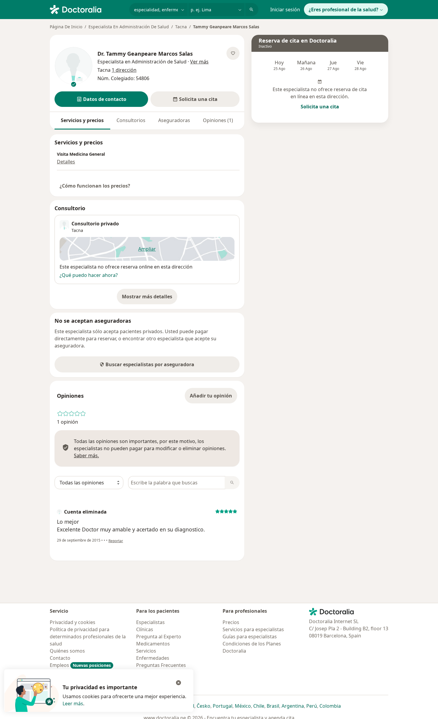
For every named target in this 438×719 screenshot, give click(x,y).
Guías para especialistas (250, 636)
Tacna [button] (77, 230)
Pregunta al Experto (158, 636)
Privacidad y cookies (72, 622)
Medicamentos (153, 643)
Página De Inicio (66, 26)
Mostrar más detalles (149, 298)
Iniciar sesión (285, 9)
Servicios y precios (82, 120)
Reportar (115, 540)
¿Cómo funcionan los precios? (95, 186)
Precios (231, 622)
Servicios (146, 651)
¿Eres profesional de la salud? (343, 9)
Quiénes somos (67, 651)
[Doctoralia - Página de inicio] (87, 9)
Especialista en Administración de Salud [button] (142, 61)
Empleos (80, 665)
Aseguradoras (174, 120)
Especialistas (150, 622)
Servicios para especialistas (253, 629)
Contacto (60, 658)
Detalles (66, 161)
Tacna (181, 26)
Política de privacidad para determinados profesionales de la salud (88, 636)
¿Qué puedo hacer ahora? (89, 275)
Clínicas (144, 629)
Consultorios (131, 120)
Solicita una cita (320, 106)
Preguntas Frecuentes (161, 665)
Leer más (73, 703)
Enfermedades (152, 658)
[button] (101, 99)
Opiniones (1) (218, 120)
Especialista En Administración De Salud (128, 26)
